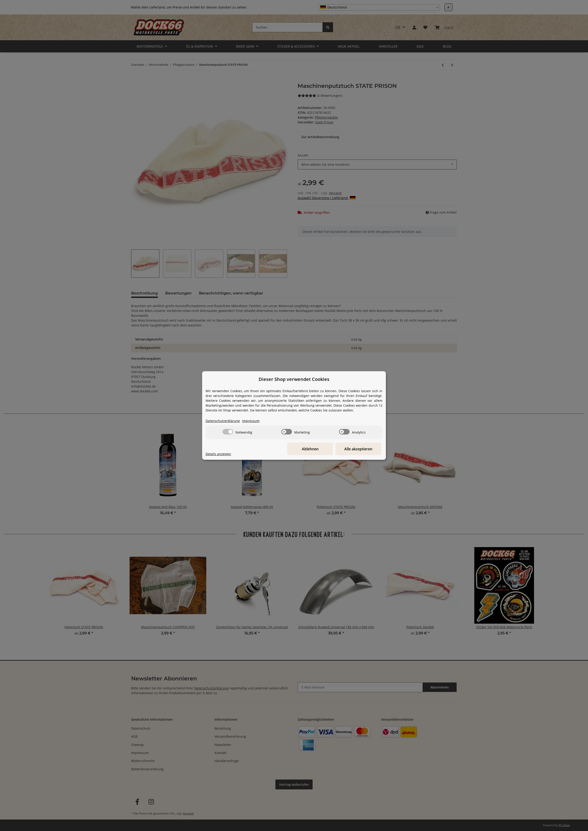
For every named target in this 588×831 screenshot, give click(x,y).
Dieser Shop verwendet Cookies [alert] (294, 379)
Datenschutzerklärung (223, 421)
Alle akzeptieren (358, 448)
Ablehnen (310, 448)
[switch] (228, 431)
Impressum (251, 421)
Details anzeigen (218, 454)
